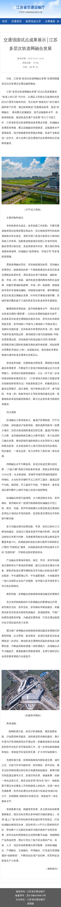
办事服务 (50, 21)
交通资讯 (16, 21)
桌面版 (30, 903)
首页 (4, 21)
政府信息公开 (33, 21)
